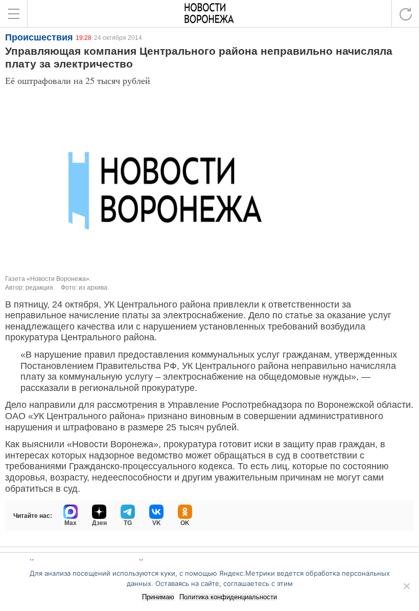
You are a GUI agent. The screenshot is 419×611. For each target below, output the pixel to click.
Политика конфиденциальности (228, 597)
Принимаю (158, 597)
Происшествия (39, 37)
